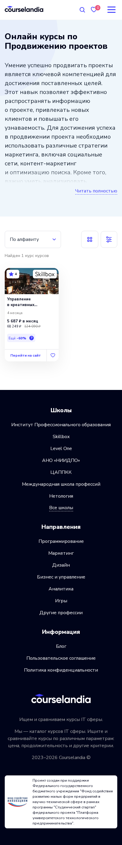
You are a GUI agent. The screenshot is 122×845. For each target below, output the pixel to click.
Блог (61, 646)
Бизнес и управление (61, 577)
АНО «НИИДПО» (61, 460)
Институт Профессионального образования (61, 424)
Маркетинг (61, 553)
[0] (94, 9)
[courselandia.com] (24, 9)
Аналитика (61, 589)
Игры (61, 601)
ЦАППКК (61, 472)
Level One (61, 448)
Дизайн (61, 565)
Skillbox (61, 436)
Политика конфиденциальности (61, 670)
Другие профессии (61, 612)
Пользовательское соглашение (61, 658)
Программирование (61, 541)
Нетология (61, 496)
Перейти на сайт (25, 355)
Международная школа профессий (61, 484)
